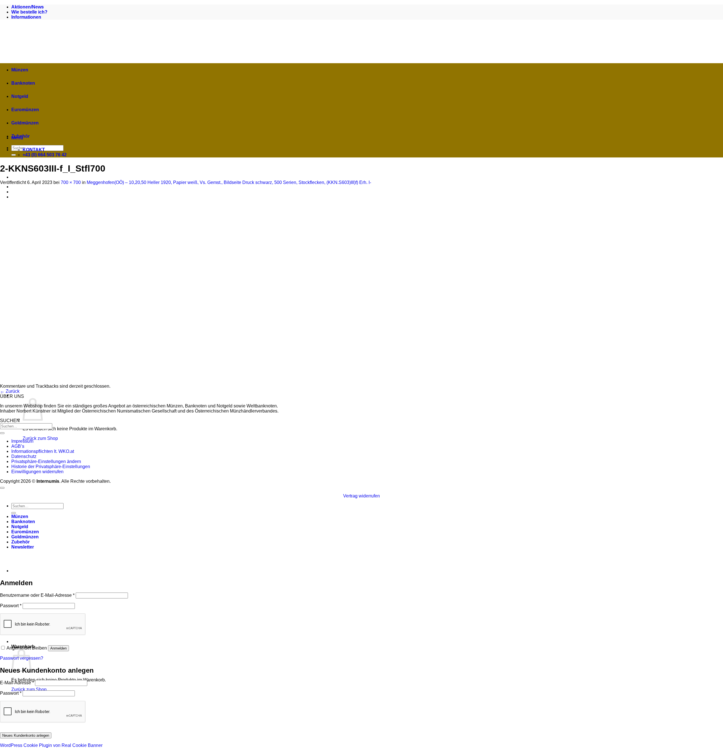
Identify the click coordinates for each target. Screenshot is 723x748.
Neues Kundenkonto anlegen (25, 735)
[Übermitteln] (13, 155)
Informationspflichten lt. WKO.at (42, 451)
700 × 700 (71, 182)
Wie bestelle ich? (29, 12)
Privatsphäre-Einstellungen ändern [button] (46, 461)
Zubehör (20, 136)
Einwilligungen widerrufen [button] (37, 471)
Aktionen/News (27, 7)
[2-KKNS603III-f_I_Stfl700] (99, 381)
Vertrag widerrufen (361, 495)
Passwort (10, 605)
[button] (110, 395)
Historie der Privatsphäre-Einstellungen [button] (50, 466)
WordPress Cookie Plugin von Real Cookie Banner (51, 745)
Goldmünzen (25, 122)
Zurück (9, 391)
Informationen (26, 17)
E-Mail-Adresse (17, 682)
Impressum (22, 441)
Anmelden (58, 648)
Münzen (19, 69)
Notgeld (19, 96)
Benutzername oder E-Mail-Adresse (37, 595)
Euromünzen (25, 109)
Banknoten (23, 83)
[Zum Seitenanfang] (2, 488)
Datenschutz (23, 456)
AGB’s (17, 446)
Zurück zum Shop (40, 438)
